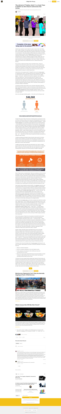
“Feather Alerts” (31, 54)
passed (35, 243)
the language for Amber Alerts (24, 194)
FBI (26, 329)
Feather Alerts (25, 200)
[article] (30, 379)
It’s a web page (21, 90)
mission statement (18, 122)
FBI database (42, 125)
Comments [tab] (17, 343)
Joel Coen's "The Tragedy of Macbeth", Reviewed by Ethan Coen (25, 377)
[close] (38, 385)
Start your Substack (28, 410)
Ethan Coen (20, 379)
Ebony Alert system (28, 190)
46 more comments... (18, 369)
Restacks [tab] (21, 343)
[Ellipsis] (45, 351)
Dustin (18, 361)
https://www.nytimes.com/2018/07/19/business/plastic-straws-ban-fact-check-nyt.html (29, 355)
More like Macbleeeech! (18, 378)
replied (20, 195)
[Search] (49, 1)
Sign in (58, 1)
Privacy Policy (36, 400)
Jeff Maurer (19, 11)
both (33, 243)
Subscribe (54, 1)
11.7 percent (23, 331)
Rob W (18, 351)
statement (37, 185)
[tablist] (19, 343)
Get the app (34, 410)
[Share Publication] (51, 1)
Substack (26, 412)
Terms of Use (34, 399)
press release (17, 88)
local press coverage (20, 89)
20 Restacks (25, 334)
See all (17, 395)
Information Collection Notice (30, 400)
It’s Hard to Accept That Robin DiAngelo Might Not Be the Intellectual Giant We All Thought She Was (26, 384)
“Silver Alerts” (41, 72)
